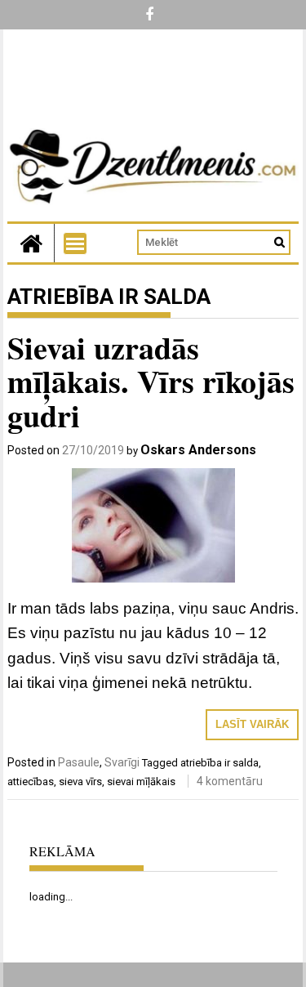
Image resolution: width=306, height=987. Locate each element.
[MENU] (75, 243)
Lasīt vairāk (252, 724)
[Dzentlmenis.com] (31, 243)
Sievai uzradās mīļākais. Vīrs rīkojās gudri (151, 382)
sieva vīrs (80, 781)
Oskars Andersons (198, 450)
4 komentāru (230, 781)
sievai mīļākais (141, 781)
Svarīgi (122, 762)
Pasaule (79, 762)
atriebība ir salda (219, 763)
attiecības (30, 781)
